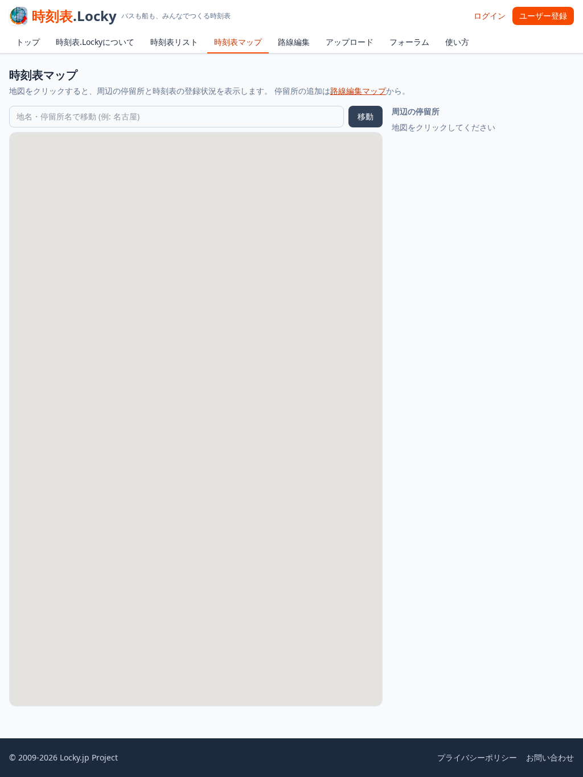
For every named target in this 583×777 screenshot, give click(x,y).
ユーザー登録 (543, 15)
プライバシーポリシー (477, 757)
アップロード (349, 41)
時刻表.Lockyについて (95, 41)
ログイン (490, 15)
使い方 (457, 41)
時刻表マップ (238, 41)
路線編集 (294, 41)
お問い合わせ (550, 757)
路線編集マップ (358, 90)
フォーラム (409, 41)
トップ (28, 41)
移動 (365, 116)
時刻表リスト (174, 41)
